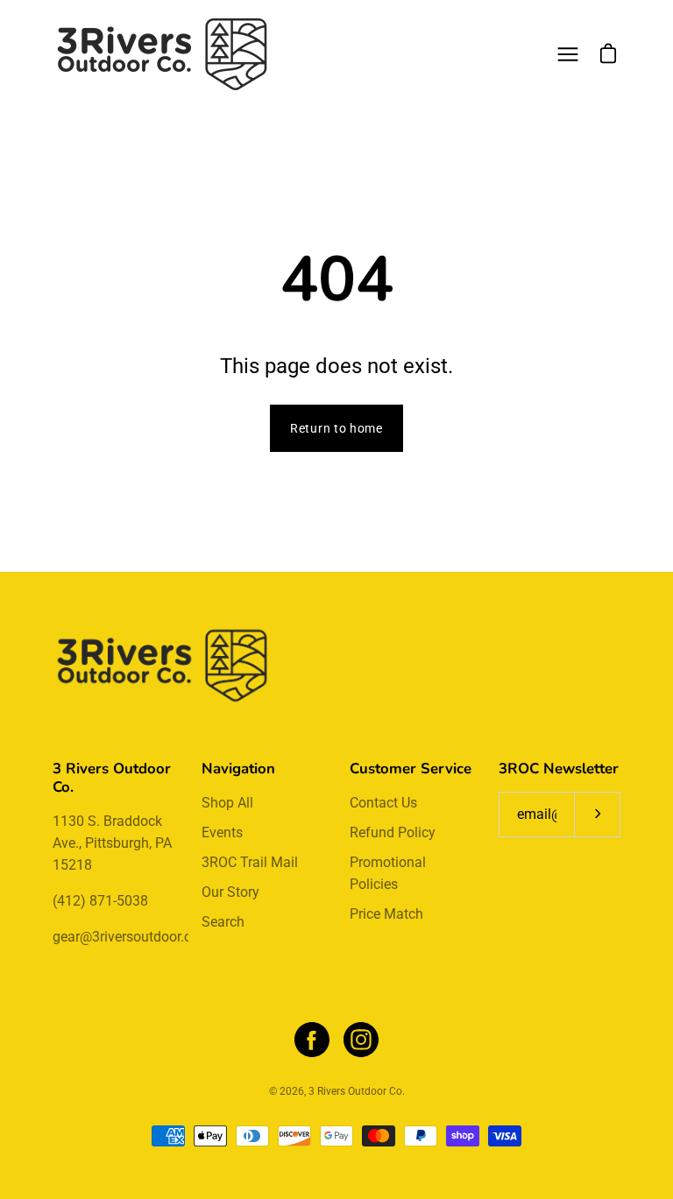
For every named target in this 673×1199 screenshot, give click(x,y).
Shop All (227, 802)
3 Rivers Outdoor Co (355, 1091)
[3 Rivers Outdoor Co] (162, 54)
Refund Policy (393, 832)
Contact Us (383, 802)
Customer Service (410, 768)
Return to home (336, 428)
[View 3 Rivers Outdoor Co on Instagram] (361, 1039)
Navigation (238, 768)
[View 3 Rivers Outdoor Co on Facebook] (311, 1039)
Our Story (230, 892)
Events (222, 832)
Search (223, 921)
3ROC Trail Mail (250, 862)
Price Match (386, 914)
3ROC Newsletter (559, 768)
